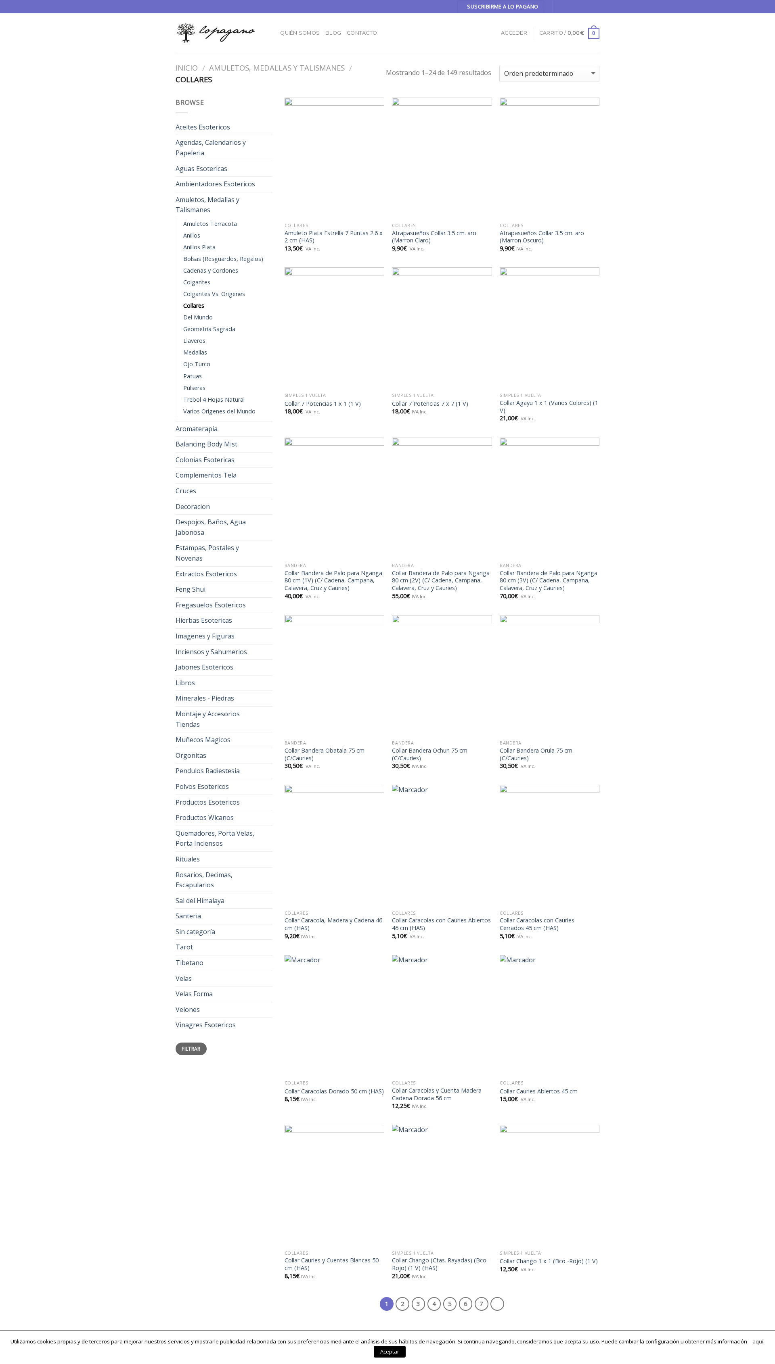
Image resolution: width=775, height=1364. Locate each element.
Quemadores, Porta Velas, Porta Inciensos (215, 838)
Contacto (362, 33)
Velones (188, 1009)
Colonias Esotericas (205, 459)
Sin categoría (195, 931)
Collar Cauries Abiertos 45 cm (539, 1091)
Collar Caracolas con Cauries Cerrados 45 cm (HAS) (537, 924)
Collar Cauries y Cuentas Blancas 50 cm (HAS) (332, 1264)
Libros (185, 682)
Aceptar (389, 1351)
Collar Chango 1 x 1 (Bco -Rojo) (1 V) (549, 1261)
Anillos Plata (199, 247)
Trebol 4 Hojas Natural (214, 399)
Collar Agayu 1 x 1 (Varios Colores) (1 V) (549, 406)
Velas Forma (194, 993)
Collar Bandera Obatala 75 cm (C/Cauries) (324, 754)
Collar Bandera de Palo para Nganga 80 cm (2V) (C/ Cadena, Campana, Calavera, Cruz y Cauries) (441, 580)
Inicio (187, 68)
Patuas (192, 376)
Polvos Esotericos (202, 786)
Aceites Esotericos (203, 127)
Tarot (184, 947)
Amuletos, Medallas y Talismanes (277, 68)
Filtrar (191, 1048)
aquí (757, 1341)
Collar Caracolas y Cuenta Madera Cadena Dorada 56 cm (437, 1094)
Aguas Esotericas (201, 168)
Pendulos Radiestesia (208, 770)
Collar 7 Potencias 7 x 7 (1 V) (430, 403)
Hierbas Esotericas (204, 620)
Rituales (188, 859)
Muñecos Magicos (203, 739)
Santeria (188, 915)
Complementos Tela (206, 475)
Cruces (186, 490)
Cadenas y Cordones (210, 270)
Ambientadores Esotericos (215, 183)
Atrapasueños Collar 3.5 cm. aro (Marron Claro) (434, 236)
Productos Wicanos (205, 817)
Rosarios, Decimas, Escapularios (204, 880)
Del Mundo (198, 317)
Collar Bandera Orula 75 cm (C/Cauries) (536, 754)
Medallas (195, 352)
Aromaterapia (197, 428)
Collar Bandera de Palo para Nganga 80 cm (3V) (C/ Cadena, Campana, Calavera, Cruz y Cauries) (548, 580)
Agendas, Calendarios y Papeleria (211, 147)
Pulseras (194, 388)
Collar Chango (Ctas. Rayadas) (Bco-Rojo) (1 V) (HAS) (440, 1264)
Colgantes (196, 282)
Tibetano (189, 962)
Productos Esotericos (208, 802)
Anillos (191, 235)
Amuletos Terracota (210, 223)
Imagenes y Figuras (205, 636)
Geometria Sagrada (209, 329)
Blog (333, 33)
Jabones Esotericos (204, 667)
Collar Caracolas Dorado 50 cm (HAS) (334, 1091)
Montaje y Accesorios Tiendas (208, 719)
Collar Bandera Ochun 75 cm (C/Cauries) (429, 754)
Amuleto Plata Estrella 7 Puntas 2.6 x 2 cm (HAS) (334, 236)
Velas (184, 978)
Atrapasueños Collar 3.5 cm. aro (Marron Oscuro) (542, 236)
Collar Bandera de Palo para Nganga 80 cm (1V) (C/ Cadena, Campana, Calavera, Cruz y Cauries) (333, 580)
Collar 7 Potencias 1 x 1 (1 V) (323, 403)
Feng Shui (190, 589)
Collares (193, 305)
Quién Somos (300, 33)
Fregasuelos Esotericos (211, 605)
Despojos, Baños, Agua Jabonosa (211, 527)
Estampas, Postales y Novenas (207, 553)
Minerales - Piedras (205, 698)
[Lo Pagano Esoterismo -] (216, 33)
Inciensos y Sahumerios (211, 651)
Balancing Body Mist (206, 444)
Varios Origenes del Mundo (219, 411)
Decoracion (193, 506)
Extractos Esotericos (206, 573)
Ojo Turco (196, 364)
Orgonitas (191, 755)
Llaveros (194, 340)
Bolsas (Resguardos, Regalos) (223, 259)
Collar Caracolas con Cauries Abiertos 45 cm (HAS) (441, 924)
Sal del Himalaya (200, 900)
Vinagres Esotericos (206, 1024)
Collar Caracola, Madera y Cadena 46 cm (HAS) (333, 924)
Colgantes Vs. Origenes (214, 294)
